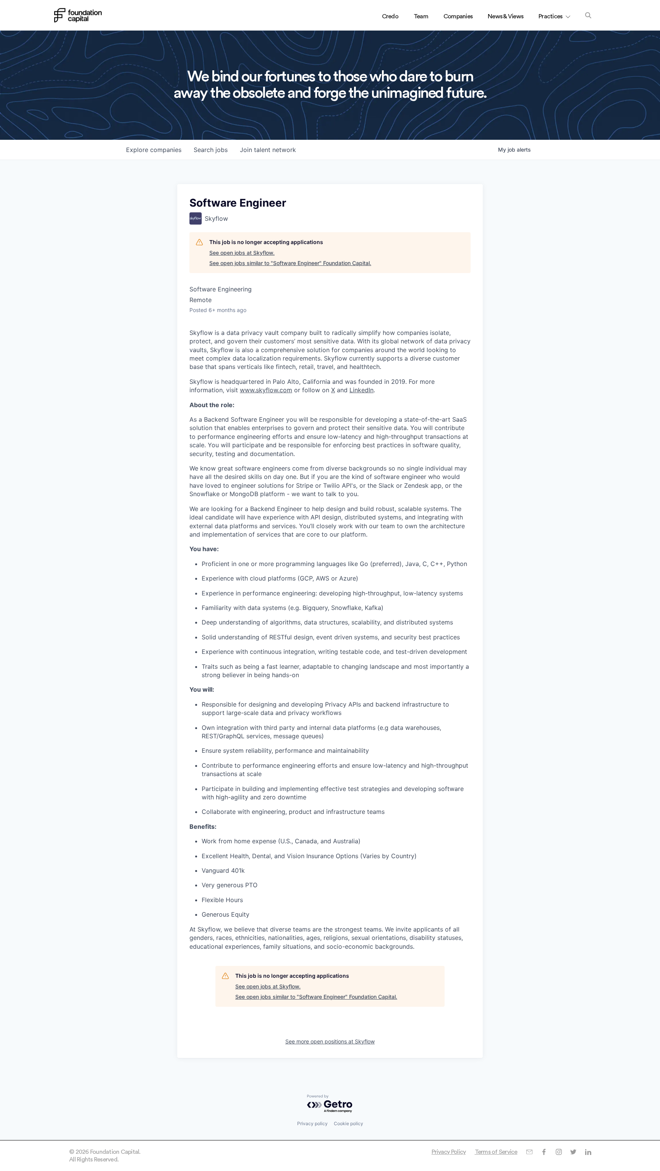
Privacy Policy (449, 1152)
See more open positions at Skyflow (330, 1041)
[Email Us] (529, 1152)
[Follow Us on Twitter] (573, 1152)
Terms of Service (496, 1152)
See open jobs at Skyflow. (242, 252)
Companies (457, 16)
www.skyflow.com (266, 390)
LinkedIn (361, 390)
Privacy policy (312, 1123)
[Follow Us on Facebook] (544, 1152)
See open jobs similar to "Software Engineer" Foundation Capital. (290, 263)
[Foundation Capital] (78, 15)
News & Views (505, 16)
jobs (211, 150)
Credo (390, 16)
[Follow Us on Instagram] (558, 1152)
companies (153, 150)
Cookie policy (348, 1123)
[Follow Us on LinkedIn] (588, 1152)
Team (421, 16)
